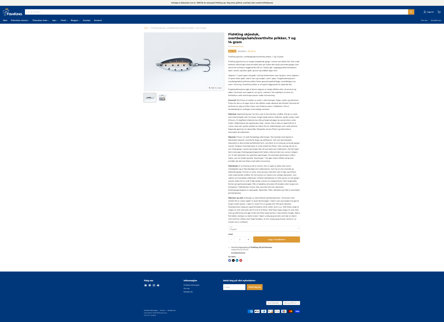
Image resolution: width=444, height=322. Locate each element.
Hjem (5, 20)
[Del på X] (233, 260)
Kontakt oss (436, 20)
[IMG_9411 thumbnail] (150, 97)
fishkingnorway (237, 46)
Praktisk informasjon (191, 285)
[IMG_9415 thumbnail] (162, 97)
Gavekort (98, 20)
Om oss (424, 20)
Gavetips (87, 20)
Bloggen (75, 20)
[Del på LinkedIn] (237, 260)
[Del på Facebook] (229, 260)
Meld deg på (254, 287)
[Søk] (411, 12)
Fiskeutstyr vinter (40, 20)
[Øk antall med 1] (248, 239)
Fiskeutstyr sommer (19, 20)
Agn (54, 20)
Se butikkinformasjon (238, 253)
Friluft (63, 20)
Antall (230, 234)
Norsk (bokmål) (273, 303)
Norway (290, 303)
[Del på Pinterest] (240, 260)
